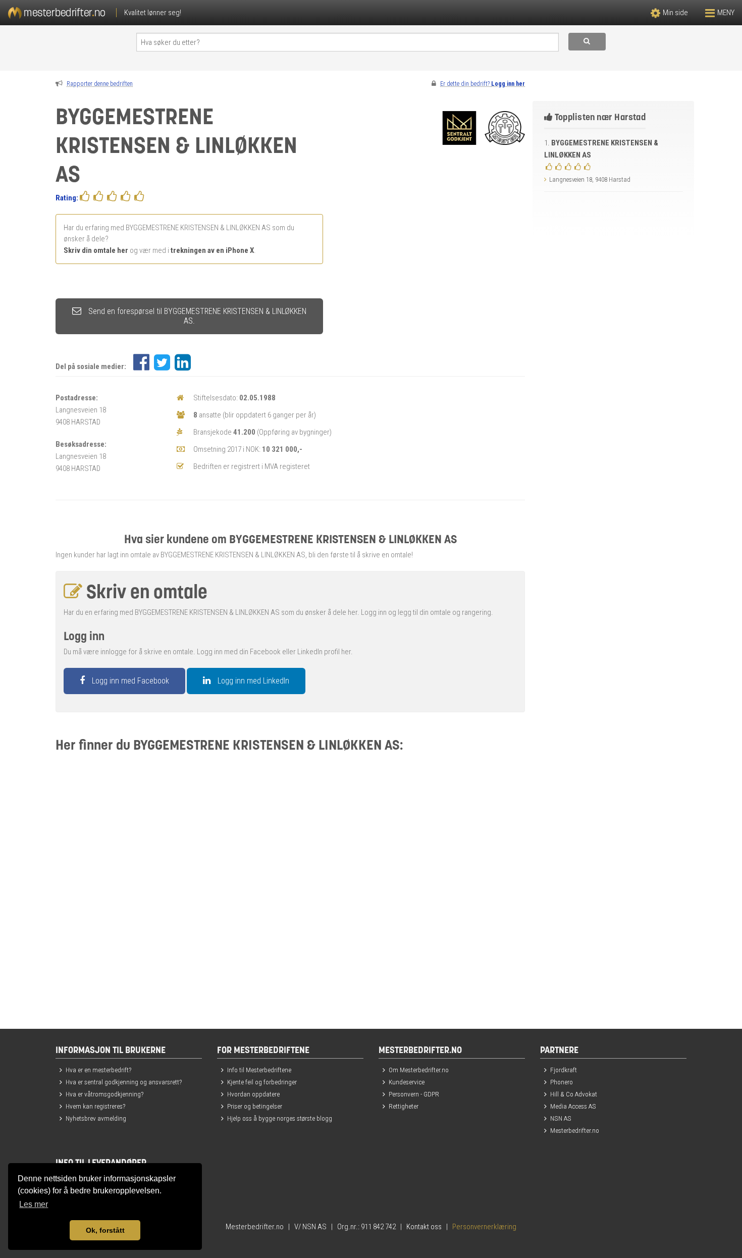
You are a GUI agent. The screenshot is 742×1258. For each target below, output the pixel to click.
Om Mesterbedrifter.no (419, 1070)
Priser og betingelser (254, 1106)
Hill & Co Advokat (573, 1094)
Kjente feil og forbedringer (262, 1082)
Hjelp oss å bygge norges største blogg (279, 1118)
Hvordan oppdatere (253, 1094)
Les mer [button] (33, 1204)
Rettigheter (403, 1106)
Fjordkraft (563, 1070)
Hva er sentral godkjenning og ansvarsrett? (124, 1082)
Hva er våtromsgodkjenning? (104, 1094)
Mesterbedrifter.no (574, 1130)
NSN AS (560, 1118)
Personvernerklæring (484, 1226)
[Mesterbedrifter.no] (185, 12)
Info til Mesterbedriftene (259, 1070)
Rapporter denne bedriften (100, 83)
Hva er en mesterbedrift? (98, 1070)
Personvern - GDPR (414, 1094)
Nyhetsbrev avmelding (96, 1118)
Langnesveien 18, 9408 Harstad (589, 179)
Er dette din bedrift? (482, 83)
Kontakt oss (424, 1226)
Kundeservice (407, 1082)
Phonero (561, 1082)
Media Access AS (573, 1106)
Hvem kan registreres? (95, 1106)
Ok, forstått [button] (105, 1230)
